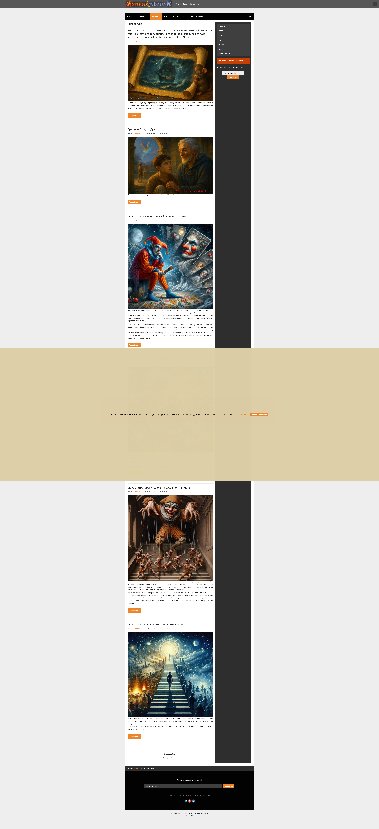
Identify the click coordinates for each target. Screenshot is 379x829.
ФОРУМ (176, 16)
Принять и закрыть (259, 414)
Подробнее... (134, 115)
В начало (181, 758)
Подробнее (241, 414)
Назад (175, 758)
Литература (137, 41)
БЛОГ (185, 16)
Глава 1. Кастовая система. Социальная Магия (156, 624)
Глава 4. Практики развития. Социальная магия (157, 216)
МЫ (165, 16)
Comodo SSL (189, 816)
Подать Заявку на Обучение (231, 61)
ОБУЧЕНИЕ (141, 16)
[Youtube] (189, 801)
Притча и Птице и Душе (142, 129)
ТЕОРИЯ (155, 16)
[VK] (193, 801)
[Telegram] (186, 801)
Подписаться (233, 77)
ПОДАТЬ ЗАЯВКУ (197, 16)
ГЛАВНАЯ (130, 16)
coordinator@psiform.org (198, 795)
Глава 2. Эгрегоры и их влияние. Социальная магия (159, 487)
